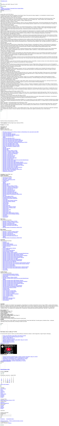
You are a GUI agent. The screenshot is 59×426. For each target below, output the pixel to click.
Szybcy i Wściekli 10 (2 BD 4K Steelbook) (11, 293)
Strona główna (3, 388)
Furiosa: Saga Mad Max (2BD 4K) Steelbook (11, 134)
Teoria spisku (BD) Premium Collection (10, 200)
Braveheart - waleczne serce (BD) (9, 179)
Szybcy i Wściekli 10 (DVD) (8, 295)
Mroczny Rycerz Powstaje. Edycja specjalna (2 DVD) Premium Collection (16, 262)
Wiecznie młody (6, 203)
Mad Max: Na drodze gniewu (8, 158)
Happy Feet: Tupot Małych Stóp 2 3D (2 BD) (11, 145)
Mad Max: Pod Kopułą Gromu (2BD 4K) (10, 168)
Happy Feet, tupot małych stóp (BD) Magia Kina (12, 139)
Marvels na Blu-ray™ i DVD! (8, 340)
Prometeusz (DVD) (6, 289)
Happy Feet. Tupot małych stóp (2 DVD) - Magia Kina (13, 140)
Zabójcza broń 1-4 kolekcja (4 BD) (9, 207)
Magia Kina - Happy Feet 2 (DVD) (9, 170)
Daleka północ (5, 276)
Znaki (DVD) (5, 216)
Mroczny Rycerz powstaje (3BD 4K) (9, 261)
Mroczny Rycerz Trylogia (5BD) (9, 264)
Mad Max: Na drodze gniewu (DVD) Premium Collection (13, 165)
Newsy (16, 8)
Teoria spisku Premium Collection (9, 201)
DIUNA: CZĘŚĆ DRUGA (8, 337)
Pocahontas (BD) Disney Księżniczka (10, 197)
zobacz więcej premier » (4, 384)
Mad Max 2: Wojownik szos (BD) (9, 155)
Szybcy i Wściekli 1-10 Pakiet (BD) (9, 290)
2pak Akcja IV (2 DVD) (7, 177)
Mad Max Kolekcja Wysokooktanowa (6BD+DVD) (12, 169)
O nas (5, 8)
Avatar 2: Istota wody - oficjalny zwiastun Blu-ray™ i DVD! (14, 359)
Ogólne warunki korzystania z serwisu (16, 420)
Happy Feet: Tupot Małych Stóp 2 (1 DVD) (11, 144)
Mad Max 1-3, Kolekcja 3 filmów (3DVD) (10, 152)
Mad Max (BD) (5, 149)
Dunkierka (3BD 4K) (7, 246)
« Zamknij (2, 8)
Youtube (2, 406)
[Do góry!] (3, 0)
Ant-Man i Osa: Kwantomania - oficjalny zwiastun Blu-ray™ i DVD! (15, 357)
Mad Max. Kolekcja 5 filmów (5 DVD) (10, 150)
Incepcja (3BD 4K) (6, 249)
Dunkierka (5, 241)
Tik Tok (1, 408)
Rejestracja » (2, 418)
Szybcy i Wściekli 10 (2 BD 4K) (9, 292)
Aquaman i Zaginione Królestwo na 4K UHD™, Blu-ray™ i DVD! (15, 339)
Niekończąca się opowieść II (8, 171)
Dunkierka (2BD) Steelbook (8, 243)
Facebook (2, 405)
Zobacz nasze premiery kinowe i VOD (7, 400)
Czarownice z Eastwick (7, 132)
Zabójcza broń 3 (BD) (7, 211)
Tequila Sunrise (5, 202)
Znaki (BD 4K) (5, 215)
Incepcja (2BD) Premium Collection (9, 248)
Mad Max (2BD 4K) (6, 148)
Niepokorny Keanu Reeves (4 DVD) (9, 287)
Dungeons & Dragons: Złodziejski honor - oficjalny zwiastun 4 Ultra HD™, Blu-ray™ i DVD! (20, 356)
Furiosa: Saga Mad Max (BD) (8, 136)
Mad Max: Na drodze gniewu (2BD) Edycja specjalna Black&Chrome (15, 159)
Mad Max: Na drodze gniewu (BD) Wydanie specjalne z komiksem (15, 255)
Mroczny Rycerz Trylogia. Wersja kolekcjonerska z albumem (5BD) (15, 267)
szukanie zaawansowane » (5, 9)
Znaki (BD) (5, 214)
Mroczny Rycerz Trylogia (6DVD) (9, 265)
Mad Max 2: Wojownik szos (8, 154)
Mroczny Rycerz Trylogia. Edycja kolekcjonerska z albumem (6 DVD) (16, 266)
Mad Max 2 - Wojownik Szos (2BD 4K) (10, 153)
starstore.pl (2, 402)
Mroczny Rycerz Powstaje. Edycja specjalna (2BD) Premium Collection (16, 263)
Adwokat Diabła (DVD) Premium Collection (11, 275)
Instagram (2, 407)
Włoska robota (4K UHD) (7, 298)
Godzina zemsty (6, 180)
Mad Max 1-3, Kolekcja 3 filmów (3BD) (10, 151)
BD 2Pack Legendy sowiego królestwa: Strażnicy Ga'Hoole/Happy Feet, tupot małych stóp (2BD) (21, 131)
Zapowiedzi (12, 8)
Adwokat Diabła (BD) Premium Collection (10, 274)
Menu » (1, 7)
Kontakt (1, 397)
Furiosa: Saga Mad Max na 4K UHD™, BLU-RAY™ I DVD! (14, 335)
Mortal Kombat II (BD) (5, 369)
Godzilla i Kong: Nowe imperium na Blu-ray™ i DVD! (13, 336)
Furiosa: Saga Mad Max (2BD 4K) (9, 133)
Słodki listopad (5, 296)
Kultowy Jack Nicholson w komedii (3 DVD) (11, 146)
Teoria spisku (5, 199)
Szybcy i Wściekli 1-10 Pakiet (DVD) (10, 291)
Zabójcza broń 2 (6, 208)
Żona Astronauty (6, 300)
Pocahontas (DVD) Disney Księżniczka (10, 198)
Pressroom (2, 395)
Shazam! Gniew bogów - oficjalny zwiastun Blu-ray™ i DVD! (14, 360)
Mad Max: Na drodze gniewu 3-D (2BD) (10, 166)
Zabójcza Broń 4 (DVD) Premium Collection (11, 213)
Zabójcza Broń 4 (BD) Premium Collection (10, 212)
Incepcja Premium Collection (8, 251)
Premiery (8, 8)
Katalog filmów (20, 8)
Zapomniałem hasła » (10, 418)
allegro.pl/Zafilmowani (4, 403)
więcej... (4, 137)
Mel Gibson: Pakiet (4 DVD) (8, 196)
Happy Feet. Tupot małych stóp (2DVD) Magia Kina (12, 141)
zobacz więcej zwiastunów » (5, 360)
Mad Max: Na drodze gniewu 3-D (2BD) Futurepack (12, 167)
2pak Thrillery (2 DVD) (7, 178)
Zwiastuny (2, 394)
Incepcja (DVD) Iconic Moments (9, 250)
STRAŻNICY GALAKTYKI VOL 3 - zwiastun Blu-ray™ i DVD (15, 358)
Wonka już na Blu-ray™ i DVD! (9, 338)
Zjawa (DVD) (5, 269)
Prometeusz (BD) (6, 288)
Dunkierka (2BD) (6, 242)
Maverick (4, 195)
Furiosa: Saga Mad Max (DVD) (8, 138)
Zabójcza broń (5, 204)
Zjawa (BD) (5, 268)
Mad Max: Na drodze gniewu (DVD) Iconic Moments (13, 164)
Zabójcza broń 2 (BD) (7, 209)
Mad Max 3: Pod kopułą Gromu (8, 156)
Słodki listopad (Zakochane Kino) (9, 297)
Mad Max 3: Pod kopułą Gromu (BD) (10, 157)
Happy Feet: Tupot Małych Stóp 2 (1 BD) (10, 143)
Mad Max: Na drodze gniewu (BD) (9, 160)
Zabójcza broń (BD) (6, 205)
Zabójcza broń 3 (6, 210)
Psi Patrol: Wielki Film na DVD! (9, 341)
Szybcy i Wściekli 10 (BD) (8, 294)
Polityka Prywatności (4, 420)
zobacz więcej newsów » (5, 343)
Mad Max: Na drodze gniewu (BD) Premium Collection (13, 161)
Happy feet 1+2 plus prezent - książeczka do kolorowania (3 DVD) (15, 142)
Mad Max (4, 147)
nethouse (9, 422)
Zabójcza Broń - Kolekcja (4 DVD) (9, 206)
